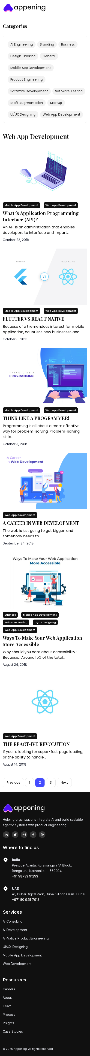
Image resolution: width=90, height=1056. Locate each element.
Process (9, 1014)
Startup (56, 102)
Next (64, 782)
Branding (47, 44)
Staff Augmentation (26, 102)
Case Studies (13, 1031)
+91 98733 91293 (25, 876)
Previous (13, 782)
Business (10, 615)
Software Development (29, 91)
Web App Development (60, 205)
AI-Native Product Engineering (26, 938)
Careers (9, 989)
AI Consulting (12, 921)
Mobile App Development (21, 205)
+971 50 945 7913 (25, 900)
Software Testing (16, 622)
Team (7, 1006)
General (49, 56)
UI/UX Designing (45, 622)
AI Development (15, 930)
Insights (8, 1023)
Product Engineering (26, 79)
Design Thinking (23, 56)
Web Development (17, 964)
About (7, 997)
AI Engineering (21, 44)
